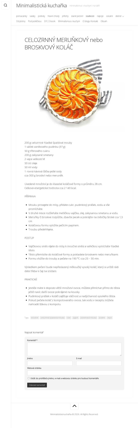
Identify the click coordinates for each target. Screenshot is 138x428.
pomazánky (21, 16)
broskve (34, 317)
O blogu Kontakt (90, 21)
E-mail (79, 358)
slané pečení (77, 16)
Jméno (30, 358)
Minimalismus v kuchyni (69, 21)
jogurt (75, 317)
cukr (68, 317)
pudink (102, 317)
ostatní (109, 16)
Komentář (32, 340)
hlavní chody (53, 16)
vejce (109, 317)
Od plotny (20, 21)
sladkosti (90, 16)
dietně (118, 16)
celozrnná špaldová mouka (52, 317)
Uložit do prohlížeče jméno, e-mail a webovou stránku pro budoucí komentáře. (64, 378)
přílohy (65, 16)
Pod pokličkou (34, 21)
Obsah (104, 21)
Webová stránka (34, 368)
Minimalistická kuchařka (41, 5)
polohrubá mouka (88, 317)
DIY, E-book (49, 21)
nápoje (100, 16)
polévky (41, 16)
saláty (32, 16)
